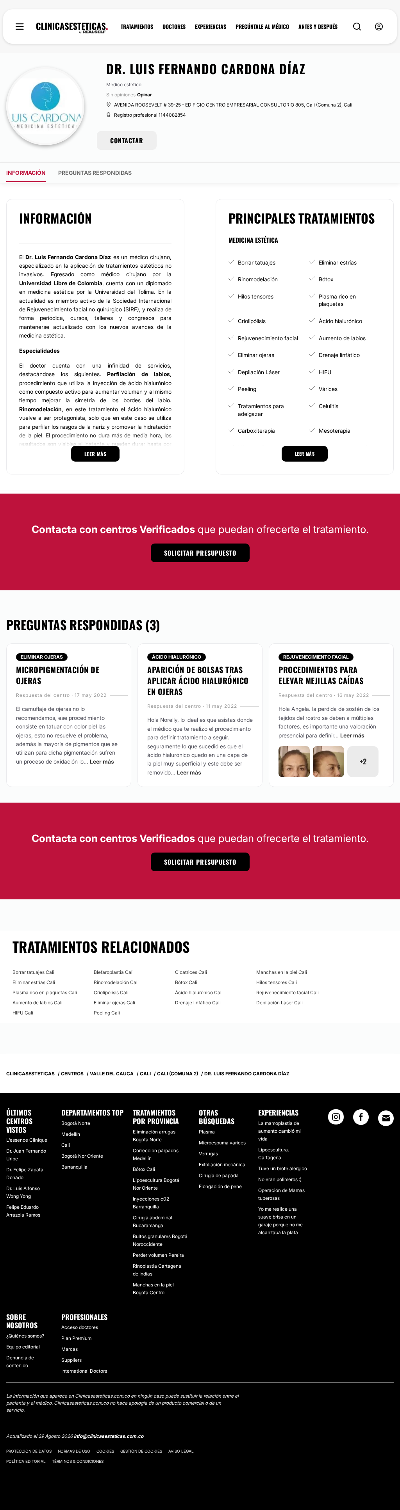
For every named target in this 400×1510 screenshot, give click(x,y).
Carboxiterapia (256, 430)
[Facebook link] (361, 1119)
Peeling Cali (107, 1013)
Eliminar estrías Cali (33, 982)
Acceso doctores (79, 1327)
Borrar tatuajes (256, 262)
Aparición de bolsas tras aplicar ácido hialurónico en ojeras (198, 680)
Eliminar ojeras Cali (114, 1002)
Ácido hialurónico (340, 321)
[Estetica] (72, 28)
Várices (328, 388)
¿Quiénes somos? (25, 1336)
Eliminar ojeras (256, 355)
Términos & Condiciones (78, 1461)
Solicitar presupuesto (200, 553)
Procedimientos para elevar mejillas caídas (321, 675)
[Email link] (386, 1118)
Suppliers (71, 1360)
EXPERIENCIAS (210, 26)
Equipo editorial (23, 1347)
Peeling (247, 388)
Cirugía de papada (219, 1175)
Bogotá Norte (75, 1123)
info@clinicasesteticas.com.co (108, 1436)
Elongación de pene (220, 1186)
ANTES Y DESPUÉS (318, 26)
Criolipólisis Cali (111, 992)
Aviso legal (181, 1451)
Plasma (207, 1132)
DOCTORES (174, 26)
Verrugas (208, 1153)
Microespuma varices (222, 1143)
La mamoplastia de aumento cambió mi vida (279, 1131)
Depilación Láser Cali (279, 1002)
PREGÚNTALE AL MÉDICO (262, 26)
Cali (65, 1145)
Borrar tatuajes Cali (33, 972)
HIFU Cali (22, 1013)
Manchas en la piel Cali (281, 972)
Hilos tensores (255, 296)
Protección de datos (29, 1451)
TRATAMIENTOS (137, 26)
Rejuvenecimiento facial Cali (287, 992)
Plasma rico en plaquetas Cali (44, 992)
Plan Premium (76, 1338)
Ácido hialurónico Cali (199, 992)
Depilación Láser (259, 372)
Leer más (102, 761)
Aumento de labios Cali (37, 1002)
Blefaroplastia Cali (114, 972)
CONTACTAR (126, 140)
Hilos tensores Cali (276, 982)
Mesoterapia (334, 430)
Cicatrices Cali (191, 972)
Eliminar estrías (338, 262)
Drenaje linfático (339, 355)
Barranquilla (74, 1167)
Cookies (105, 1451)
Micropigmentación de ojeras (57, 675)
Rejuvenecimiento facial (268, 338)
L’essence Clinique (26, 1140)
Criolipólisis (252, 321)
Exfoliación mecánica (222, 1164)
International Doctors (84, 1371)
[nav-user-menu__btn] (379, 26)
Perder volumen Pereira (158, 1255)
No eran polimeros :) (280, 1179)
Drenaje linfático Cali (198, 1002)
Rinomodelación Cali (116, 982)
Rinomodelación (258, 279)
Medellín (70, 1134)
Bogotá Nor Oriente (82, 1156)
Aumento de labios (342, 338)
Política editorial (26, 1461)
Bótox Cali (186, 982)
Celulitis (328, 406)
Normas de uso (74, 1451)
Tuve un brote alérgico (282, 1168)
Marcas (69, 1349)
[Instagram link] (336, 1119)
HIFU (325, 372)
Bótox (326, 279)
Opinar (144, 95)
